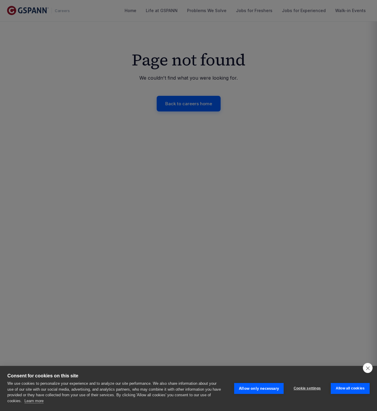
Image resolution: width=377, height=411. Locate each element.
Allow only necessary (259, 388)
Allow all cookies (350, 388)
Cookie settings (307, 388)
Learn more (34, 401)
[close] (368, 368)
